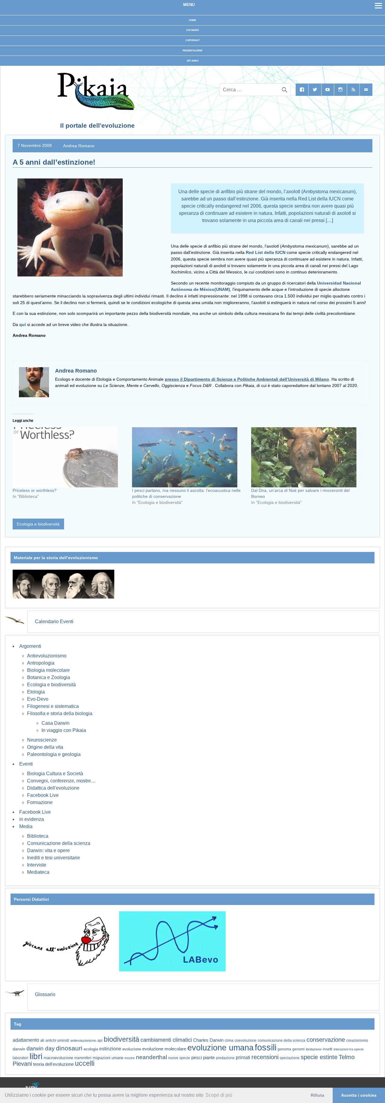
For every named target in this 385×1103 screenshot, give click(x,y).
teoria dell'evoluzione (53, 1064)
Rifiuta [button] (317, 1095)
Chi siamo (192, 30)
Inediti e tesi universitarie (53, 857)
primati (243, 1057)
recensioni (265, 1057)
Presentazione (192, 50)
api (100, 1040)
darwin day (40, 1048)
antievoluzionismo (83, 1040)
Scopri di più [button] (218, 1095)
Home (192, 20)
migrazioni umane (108, 1058)
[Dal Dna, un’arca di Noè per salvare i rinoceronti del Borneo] (308, 457)
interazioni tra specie (349, 1049)
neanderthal (151, 1057)
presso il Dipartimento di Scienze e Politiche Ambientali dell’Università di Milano (247, 379)
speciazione (290, 1058)
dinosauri (69, 1048)
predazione (225, 1058)
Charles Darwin (208, 1040)
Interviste (36, 864)
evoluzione (131, 1049)
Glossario (45, 994)
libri (35, 1056)
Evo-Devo (37, 699)
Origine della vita (45, 747)
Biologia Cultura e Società (55, 773)
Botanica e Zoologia (48, 677)
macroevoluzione (58, 1058)
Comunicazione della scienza (58, 843)
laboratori (20, 1058)
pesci (196, 1057)
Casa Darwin (55, 723)
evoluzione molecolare (164, 1048)
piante (209, 1057)
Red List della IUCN (265, 252)
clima (229, 1040)
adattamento (26, 1040)
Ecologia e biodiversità (38, 524)
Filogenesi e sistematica (53, 706)
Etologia (36, 691)
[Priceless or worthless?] (69, 457)
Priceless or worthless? (35, 490)
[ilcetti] (33, 1086)
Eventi (26, 763)
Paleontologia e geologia (54, 754)
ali (42, 1040)
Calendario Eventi (54, 621)
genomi (298, 1049)
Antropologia (40, 663)
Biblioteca (37, 836)
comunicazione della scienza (281, 1040)
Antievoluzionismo (46, 655)
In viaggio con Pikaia (64, 730)
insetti (327, 1049)
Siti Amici (193, 60)
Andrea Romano (78, 145)
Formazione (40, 802)
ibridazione (314, 1049)
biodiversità (121, 1039)
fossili (265, 1047)
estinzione (110, 1048)
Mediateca (38, 872)
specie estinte (319, 1057)
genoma (284, 1049)
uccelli (84, 1063)
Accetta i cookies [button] (359, 1095)
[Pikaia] (95, 108)
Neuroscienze (42, 739)
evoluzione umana (220, 1047)
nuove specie (179, 1058)
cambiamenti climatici (166, 1040)
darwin (19, 1049)
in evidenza (31, 819)
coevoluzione (246, 1040)
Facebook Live (43, 795)
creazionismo (357, 1040)
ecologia (91, 1049)
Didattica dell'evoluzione (53, 788)
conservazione (325, 1039)
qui (22, 324)
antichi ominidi (57, 1040)
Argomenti (30, 646)
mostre (130, 1058)
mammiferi (82, 1058)
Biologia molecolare (48, 670)
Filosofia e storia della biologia (59, 713)
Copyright (193, 40)
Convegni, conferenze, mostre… (61, 780)
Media (25, 826)
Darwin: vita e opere (48, 850)
